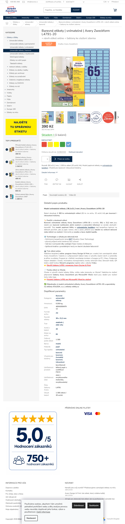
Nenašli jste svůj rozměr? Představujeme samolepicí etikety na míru (90, 488)
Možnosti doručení (76, 152)
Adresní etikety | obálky (18, 67)
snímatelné (60, 350)
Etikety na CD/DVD (16, 83)
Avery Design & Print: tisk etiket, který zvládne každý (85, 493)
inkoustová (60, 362)
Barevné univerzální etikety (60, 298)
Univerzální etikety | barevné (20, 50)
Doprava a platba (53, 2)
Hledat (76, 10)
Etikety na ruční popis (18, 60)
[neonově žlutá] (56, 144)
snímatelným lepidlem (86, 227)
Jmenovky (10, 89)
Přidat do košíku (63, 159)
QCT (71, 239)
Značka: (68, 44)
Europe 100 (11, 109)
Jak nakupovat (11, 497)
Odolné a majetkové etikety (19, 80)
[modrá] (68, 144)
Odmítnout (79, 505)
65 (57, 334)
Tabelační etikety (16, 63)
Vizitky (9, 93)
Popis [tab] (45, 195)
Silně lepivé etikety (17, 57)
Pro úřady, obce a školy (14, 494)
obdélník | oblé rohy (60, 323)
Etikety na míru (12, 112)
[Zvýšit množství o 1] (50, 157)
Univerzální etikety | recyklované (22, 54)
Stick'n (9, 106)
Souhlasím (94, 505)
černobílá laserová (59, 358)
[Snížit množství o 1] (50, 160)
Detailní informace (48, 172)
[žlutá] (50, 144)
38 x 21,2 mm (61, 318)
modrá (58, 344)
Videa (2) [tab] (72, 195)
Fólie (8, 99)
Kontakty (70, 2)
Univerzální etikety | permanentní (22, 44)
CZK (105, 2)
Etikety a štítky (12, 37)
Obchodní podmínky (13, 503)
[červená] (44, 144)
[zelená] (62, 144)
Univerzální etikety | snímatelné (21, 47)
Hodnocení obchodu (13, 500)
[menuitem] (11, 18)
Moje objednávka (12, 509)
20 (57, 329)
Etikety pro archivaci (16, 73)
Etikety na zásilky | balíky (18, 70)
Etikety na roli (14, 86)
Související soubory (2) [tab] (58, 195)
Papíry (9, 96)
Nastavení (31, 518)
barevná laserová (59, 353)
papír (58, 347)
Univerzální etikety (16, 40)
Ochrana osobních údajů (15, 506)
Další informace (43, 512)
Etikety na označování (17, 76)
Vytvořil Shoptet (113, 519)
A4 (57, 313)
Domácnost (11, 102)
